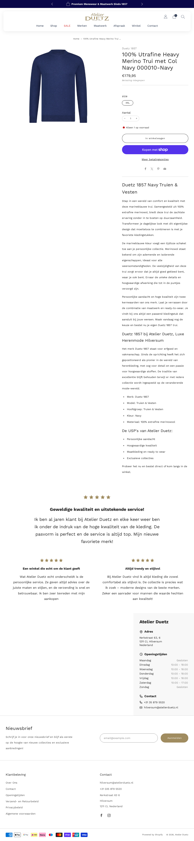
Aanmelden (174, 738)
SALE (67, 25)
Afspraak (119, 25)
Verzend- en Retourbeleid (22, 801)
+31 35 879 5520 (154, 702)
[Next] (142, 4)
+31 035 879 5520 (111, 788)
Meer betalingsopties (155, 159)
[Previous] (52, 4)
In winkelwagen (155, 138)
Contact (152, 25)
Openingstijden (15, 795)
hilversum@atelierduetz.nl (161, 707)
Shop (53, 25)
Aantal (126, 112)
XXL (128, 102)
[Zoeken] (183, 17)
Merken (82, 25)
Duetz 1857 (129, 48)
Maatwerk (100, 25)
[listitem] (97, 4)
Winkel (136, 25)
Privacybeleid (14, 807)
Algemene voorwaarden (20, 813)
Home (40, 25)
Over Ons (11, 782)
